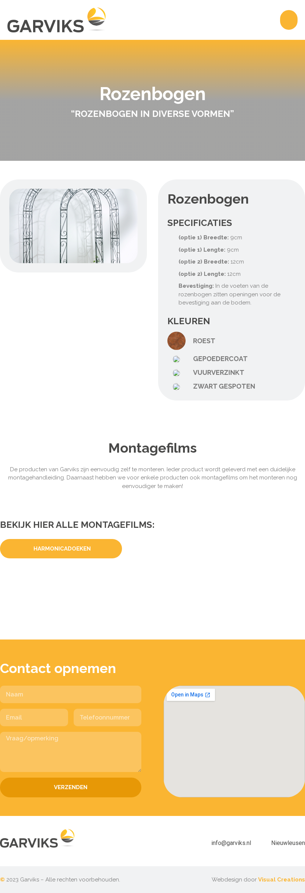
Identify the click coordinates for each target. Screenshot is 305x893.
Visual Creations (281, 879)
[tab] (61, 549)
